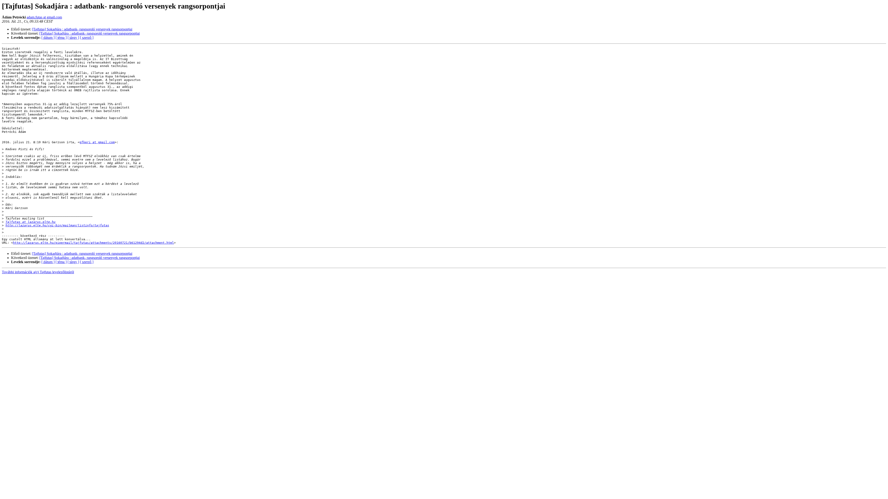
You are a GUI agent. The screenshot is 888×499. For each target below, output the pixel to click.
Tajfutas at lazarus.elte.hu (31, 222)
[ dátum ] (48, 38)
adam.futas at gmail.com (44, 17)
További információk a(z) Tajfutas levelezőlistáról (38, 272)
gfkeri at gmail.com (97, 142)
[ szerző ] (86, 38)
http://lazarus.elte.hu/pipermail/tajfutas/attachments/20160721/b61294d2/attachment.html (93, 242)
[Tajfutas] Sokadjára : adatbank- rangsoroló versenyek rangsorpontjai (82, 29)
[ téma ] (61, 38)
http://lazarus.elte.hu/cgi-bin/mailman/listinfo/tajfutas (57, 225)
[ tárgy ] (73, 38)
